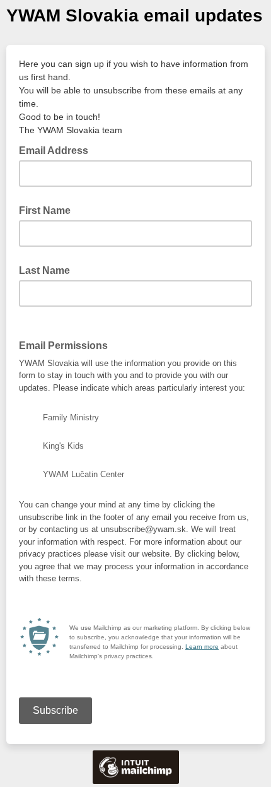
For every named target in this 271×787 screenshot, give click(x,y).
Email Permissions (67, 345)
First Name (45, 210)
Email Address (57, 150)
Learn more (202, 646)
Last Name (44, 270)
